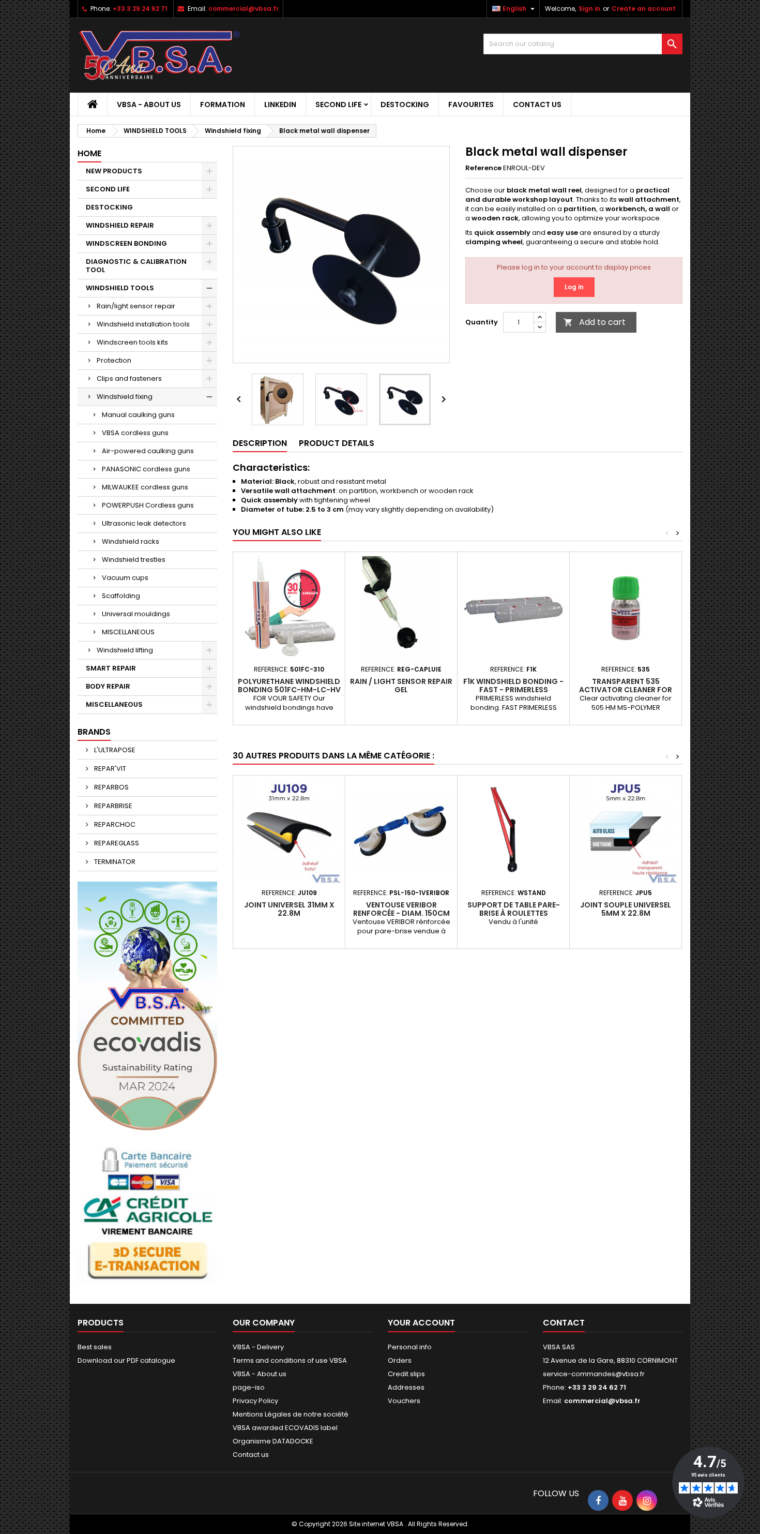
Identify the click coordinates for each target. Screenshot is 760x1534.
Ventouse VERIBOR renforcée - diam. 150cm (401, 909)
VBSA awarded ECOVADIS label (285, 1428)
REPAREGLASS (116, 843)
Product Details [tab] (336, 443)
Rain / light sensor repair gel (401, 685)
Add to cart (595, 322)
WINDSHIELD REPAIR (120, 225)
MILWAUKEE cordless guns (145, 487)
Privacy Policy (255, 1401)
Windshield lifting (125, 650)
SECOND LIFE (338, 104)
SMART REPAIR (111, 668)
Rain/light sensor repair (136, 306)
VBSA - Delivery (258, 1347)
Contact (564, 1323)
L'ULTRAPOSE (114, 750)
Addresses (406, 1387)
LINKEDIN (280, 104)
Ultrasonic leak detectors (144, 523)
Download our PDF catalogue (126, 1360)
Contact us (537, 104)
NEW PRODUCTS (114, 171)
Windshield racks (130, 541)
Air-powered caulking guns (148, 451)
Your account (421, 1323)
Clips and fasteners (129, 378)
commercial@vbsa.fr (243, 8)
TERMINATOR (114, 862)
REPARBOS (111, 787)
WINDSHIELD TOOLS (120, 288)
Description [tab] (260, 443)
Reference (483, 168)
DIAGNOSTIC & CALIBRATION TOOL (136, 266)
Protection (114, 360)
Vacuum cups (125, 578)
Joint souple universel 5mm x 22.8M (625, 909)
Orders (400, 1360)
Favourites (471, 104)
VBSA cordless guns (135, 433)
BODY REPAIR (108, 686)
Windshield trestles (133, 559)
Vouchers (404, 1401)
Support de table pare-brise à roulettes (513, 909)
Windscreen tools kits (132, 342)
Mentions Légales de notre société (290, 1414)
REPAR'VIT (109, 768)
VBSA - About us (149, 104)
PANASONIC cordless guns (146, 469)
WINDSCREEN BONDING (126, 243)
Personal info (410, 1347)
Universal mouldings (136, 614)
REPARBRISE (112, 806)
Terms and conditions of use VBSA (290, 1360)
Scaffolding (121, 596)
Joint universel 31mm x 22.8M (289, 909)
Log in (574, 286)
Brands (94, 732)
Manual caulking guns (138, 415)
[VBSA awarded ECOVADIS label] (147, 1005)
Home (89, 153)
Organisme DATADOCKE (273, 1441)
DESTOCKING (405, 104)
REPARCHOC (114, 824)
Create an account (644, 8)
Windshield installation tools (143, 324)
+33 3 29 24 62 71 (140, 8)
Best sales (95, 1347)
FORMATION (222, 104)
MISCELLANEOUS (128, 632)
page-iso (249, 1387)
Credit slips (406, 1374)
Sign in (589, 8)
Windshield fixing (125, 396)
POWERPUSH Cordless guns (148, 505)
